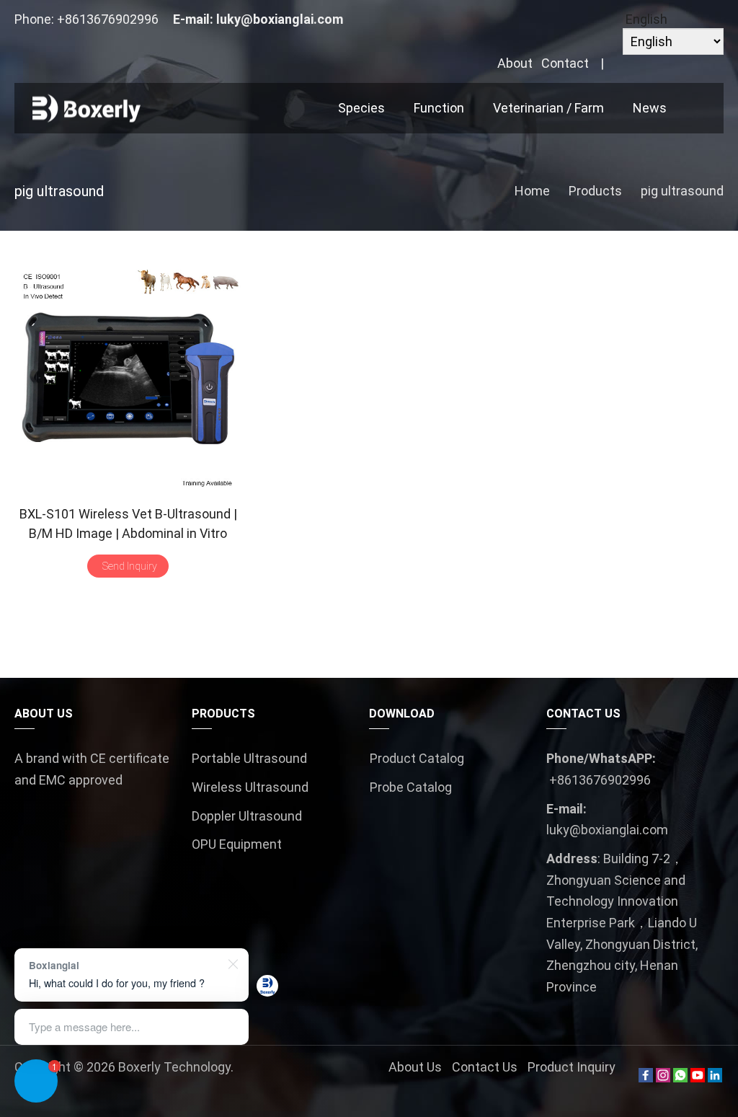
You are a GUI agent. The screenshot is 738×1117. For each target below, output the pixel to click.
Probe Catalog (411, 787)
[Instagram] (663, 1077)
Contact (565, 63)
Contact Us (484, 1066)
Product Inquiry (571, 1066)
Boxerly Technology (174, 1066)
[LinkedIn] (715, 1077)
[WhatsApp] (680, 1077)
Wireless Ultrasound (250, 787)
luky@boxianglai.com (279, 19)
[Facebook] (645, 1077)
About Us (415, 1066)
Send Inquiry (129, 566)
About (515, 63)
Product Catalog (417, 758)
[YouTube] (697, 1077)
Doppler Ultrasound (247, 816)
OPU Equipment (237, 844)
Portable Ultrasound (249, 758)
